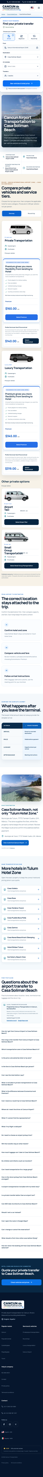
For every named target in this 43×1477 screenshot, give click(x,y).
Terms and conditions (8, 1392)
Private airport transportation (31, 1332)
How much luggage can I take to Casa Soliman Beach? (21, 1152)
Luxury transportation (29, 1345)
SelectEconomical (29, 341)
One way (11, 213)
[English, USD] (32, 8)
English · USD (8, 1432)
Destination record (12, 1020)
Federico (12, 848)
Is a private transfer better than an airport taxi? (18, 1195)
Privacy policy (5, 1386)
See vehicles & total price (20, 83)
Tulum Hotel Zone (12, 14)
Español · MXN (9, 1438)
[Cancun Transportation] (11, 8)
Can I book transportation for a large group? (17, 1169)
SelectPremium (21, 317)
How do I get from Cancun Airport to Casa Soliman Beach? (19, 1032)
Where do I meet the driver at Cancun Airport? (18, 1109)
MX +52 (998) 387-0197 (30, 2)
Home (3, 14)
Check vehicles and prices (20, 1282)
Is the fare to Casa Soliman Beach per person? (18, 1066)
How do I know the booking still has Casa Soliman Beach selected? (21, 1247)
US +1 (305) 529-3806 (14, 2)
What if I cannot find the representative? (16, 1118)
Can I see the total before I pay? (13, 1075)
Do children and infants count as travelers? (17, 1161)
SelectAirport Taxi (21, 522)
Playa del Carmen (6, 1339)
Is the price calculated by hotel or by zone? (17, 1058)
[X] (15, 1424)
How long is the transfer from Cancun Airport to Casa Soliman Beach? (20, 1041)
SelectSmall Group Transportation (21, 566)
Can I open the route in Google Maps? (15, 1221)
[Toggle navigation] (38, 7)
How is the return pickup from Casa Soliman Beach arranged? (19, 1178)
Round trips (26, 1339)
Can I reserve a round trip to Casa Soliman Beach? (19, 1101)
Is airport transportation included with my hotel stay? (20, 1187)
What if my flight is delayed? (12, 1127)
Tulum (3, 1358)
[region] (21, 741)
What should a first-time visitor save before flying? (19, 1238)
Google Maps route (23, 1020)
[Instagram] (9, 1424)
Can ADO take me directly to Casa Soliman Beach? (19, 1204)
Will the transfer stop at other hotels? (15, 1144)
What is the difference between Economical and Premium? (19, 1092)
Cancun (4, 1332)
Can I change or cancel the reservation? (16, 1230)
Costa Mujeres (6, 1345)
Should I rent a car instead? (11, 1212)
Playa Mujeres (5, 1352)
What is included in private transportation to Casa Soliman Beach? (19, 1084)
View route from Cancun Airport (13, 843)
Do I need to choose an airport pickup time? (17, 1135)
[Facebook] (4, 1424)
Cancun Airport (27, 1352)
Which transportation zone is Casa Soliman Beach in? (20, 1049)
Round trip (31, 213)
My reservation (6, 1372)
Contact (4, 1379)
